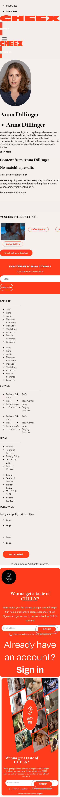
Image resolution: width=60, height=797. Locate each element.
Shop (8, 309)
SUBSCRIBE (11, 5)
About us (10, 332)
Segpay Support (26, 409)
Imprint (9, 446)
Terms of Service (10, 451)
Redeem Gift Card (12, 396)
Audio (9, 315)
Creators (10, 341)
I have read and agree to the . (32, 634)
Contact (12, 407)
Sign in (30, 669)
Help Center (28, 400)
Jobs (24, 404)
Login (8, 519)
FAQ (24, 394)
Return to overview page (13, 192)
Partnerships (12, 404)
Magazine (11, 325)
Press (9, 400)
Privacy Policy (12, 456)
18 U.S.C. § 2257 (11, 461)
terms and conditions (43, 634)
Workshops (11, 328)
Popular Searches (10, 337)
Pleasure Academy (11, 321)
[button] (2, 398)
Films (8, 312)
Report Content (10, 468)
